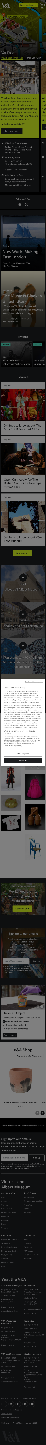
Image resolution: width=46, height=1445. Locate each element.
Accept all (23, 760)
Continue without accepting (34, 682)
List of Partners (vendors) (13, 745)
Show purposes (23, 754)
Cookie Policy (32, 727)
